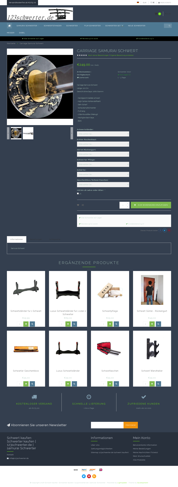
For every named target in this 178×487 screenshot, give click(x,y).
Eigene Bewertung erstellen (122, 55)
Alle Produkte (139, 460)
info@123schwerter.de (19, 458)
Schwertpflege (110, 311)
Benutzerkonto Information (145, 445)
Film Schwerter (92, 26)
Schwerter (72, 26)
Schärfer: (81, 170)
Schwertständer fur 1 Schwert (26, 311)
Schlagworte (54, 239)
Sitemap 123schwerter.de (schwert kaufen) (110, 452)
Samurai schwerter (27, 26)
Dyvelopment (142, 483)
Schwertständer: (85, 129)
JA (80, 194)
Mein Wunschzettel (141, 456)
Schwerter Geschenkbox (26, 371)
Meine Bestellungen (142, 449)
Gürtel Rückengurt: (86, 150)
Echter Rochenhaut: (87, 140)
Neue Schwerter (136, 26)
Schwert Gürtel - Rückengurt (152, 311)
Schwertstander (53, 26)
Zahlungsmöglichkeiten (101, 449)
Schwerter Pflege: (86, 160)
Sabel (22, 33)
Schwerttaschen (110, 371)
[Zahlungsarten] (76, 470)
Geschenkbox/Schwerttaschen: (93, 180)
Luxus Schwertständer (68, 371)
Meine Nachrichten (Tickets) (145, 452)
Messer (10, 33)
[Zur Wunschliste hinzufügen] (78, 205)
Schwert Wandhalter (152, 371)
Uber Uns (95, 445)
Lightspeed (122, 483)
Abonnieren (130, 425)
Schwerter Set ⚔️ (114, 26)
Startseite (11, 43)
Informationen (16, 239)
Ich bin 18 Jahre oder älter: (91, 190)
